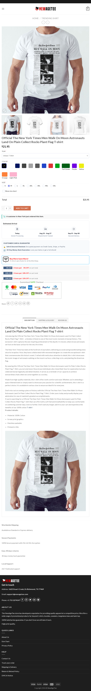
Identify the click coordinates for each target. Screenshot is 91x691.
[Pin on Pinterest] (24, 303)
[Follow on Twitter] (30, 600)
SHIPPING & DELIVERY (46, 320)
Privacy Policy (7, 645)
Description (29, 320)
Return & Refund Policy (10, 671)
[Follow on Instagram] (26, 600)
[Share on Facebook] (12, 303)
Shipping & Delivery (9, 667)
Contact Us (6, 658)
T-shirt (29, 407)
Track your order (8, 663)
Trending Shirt (50, 18)
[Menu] (3, 8)
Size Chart (5, 641)
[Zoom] (4, 111)
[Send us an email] (34, 600)
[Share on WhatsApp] (8, 303)
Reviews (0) (62, 320)
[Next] (85, 70)
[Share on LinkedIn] (28, 303)
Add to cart (22, 208)
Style (4, 151)
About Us (5, 637)
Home (35, 18)
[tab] (29, 320)
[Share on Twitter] (16, 303)
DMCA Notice (7, 675)
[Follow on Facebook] (22, 600)
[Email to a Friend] (20, 303)
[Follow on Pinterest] (38, 600)
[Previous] (6, 70)
